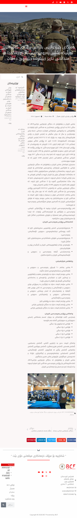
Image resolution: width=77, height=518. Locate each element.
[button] (26, 6)
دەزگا (45, 412)
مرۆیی (31, 412)
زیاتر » (23, 104)
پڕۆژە (55, 412)
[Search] (3, 504)
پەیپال (8, 472)
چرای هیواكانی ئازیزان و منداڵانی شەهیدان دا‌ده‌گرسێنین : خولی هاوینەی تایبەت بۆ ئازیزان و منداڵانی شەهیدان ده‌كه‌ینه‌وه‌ (7, 101)
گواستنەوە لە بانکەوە (6, 476)
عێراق (41, 412)
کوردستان (37, 412)
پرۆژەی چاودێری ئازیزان (67, 116)
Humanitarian (69, 412)
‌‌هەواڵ (58, 116)
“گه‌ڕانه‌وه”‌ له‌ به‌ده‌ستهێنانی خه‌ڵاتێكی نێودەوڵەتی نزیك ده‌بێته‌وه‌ (20, 92)
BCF (63, 412)
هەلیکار (72, 414)
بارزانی (59, 412)
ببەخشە (11, 465)
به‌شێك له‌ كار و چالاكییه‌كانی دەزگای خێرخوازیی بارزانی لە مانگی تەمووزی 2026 (20, 138)
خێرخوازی (50, 412)
